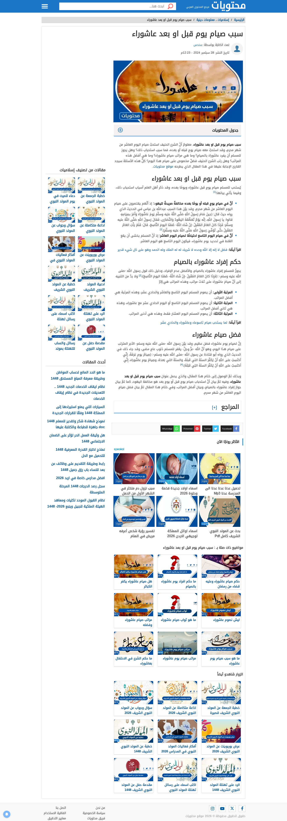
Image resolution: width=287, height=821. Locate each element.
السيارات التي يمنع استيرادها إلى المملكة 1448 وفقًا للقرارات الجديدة (78, 410)
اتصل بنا (61, 807)
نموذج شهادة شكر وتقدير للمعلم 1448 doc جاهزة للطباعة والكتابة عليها (76, 424)
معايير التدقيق (57, 818)
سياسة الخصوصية (94, 813)
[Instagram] (212, 808)
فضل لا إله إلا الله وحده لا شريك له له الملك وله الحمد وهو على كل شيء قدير (172, 250)
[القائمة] (45, 6)
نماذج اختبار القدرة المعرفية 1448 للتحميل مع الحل (80, 453)
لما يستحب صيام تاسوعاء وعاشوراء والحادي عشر (194, 322)
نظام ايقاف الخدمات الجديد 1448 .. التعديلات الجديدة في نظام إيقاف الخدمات (79, 393)
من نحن (100, 807)
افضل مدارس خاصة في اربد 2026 (80, 478)
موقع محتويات (163, 166)
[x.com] (232, 808)
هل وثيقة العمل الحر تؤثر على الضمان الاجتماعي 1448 (77, 438)
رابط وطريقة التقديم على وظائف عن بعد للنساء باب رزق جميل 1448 (78, 467)
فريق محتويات (96, 818)
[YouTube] (222, 808)
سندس (198, 45)
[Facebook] (242, 808)
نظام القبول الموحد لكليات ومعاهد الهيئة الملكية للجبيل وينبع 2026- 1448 (76, 503)
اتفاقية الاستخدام (55, 813)
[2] (161, 229)
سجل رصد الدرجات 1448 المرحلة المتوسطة (82, 489)
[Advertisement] (75, 98)
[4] (181, 364)
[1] (214, 192)
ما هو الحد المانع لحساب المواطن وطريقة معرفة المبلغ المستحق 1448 (78, 375)
